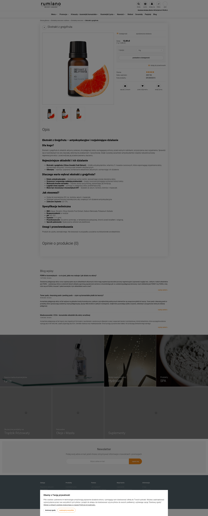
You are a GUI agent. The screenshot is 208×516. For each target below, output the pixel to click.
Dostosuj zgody (50, 510)
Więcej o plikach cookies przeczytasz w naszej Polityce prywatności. (70, 505)
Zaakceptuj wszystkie (66, 510)
